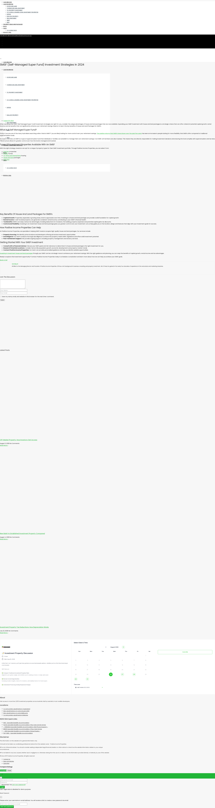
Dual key (6, 152)
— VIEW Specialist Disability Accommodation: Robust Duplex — (21, 731)
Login (2, 787)
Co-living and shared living (12, 156)
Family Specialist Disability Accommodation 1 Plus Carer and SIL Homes (24, 725)
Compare (3, 770)
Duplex (9, 14)
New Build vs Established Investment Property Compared (22, 533)
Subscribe (6, 763)
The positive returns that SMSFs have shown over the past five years (119, 133)
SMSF (8, 20)
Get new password (7, 807)
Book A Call (7, 32)
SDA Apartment (11, 18)
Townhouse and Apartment (16, 8)
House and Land (12, 6)
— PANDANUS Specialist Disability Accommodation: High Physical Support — (25, 727)
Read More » (4, 445)
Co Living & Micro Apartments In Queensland (16, 709)
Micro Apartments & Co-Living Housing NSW (16, 711)
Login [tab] (5, 774)
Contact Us (6, 759)
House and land (8, 158)
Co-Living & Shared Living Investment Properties (22, 12)
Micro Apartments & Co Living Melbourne (15, 713)
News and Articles (8, 761)
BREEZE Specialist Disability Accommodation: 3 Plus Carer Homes (22, 729)
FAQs (4, 28)
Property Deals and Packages (13, 24)
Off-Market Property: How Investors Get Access (18, 440)
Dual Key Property (12, 16)
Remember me (7, 785)
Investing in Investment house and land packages (16, 253)
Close (9, 770)
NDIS (8, 22)
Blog (5, 26)
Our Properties (8, 4)
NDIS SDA (6, 160)
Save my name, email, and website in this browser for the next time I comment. (28, 297)
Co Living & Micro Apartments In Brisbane (15, 715)
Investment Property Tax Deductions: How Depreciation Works (24, 627)
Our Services (7, 2)
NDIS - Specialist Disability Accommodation (16, 723)
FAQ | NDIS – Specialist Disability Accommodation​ (18, 733)
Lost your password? (19, 785)
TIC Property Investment (15, 10)
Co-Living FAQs (12, 30)
